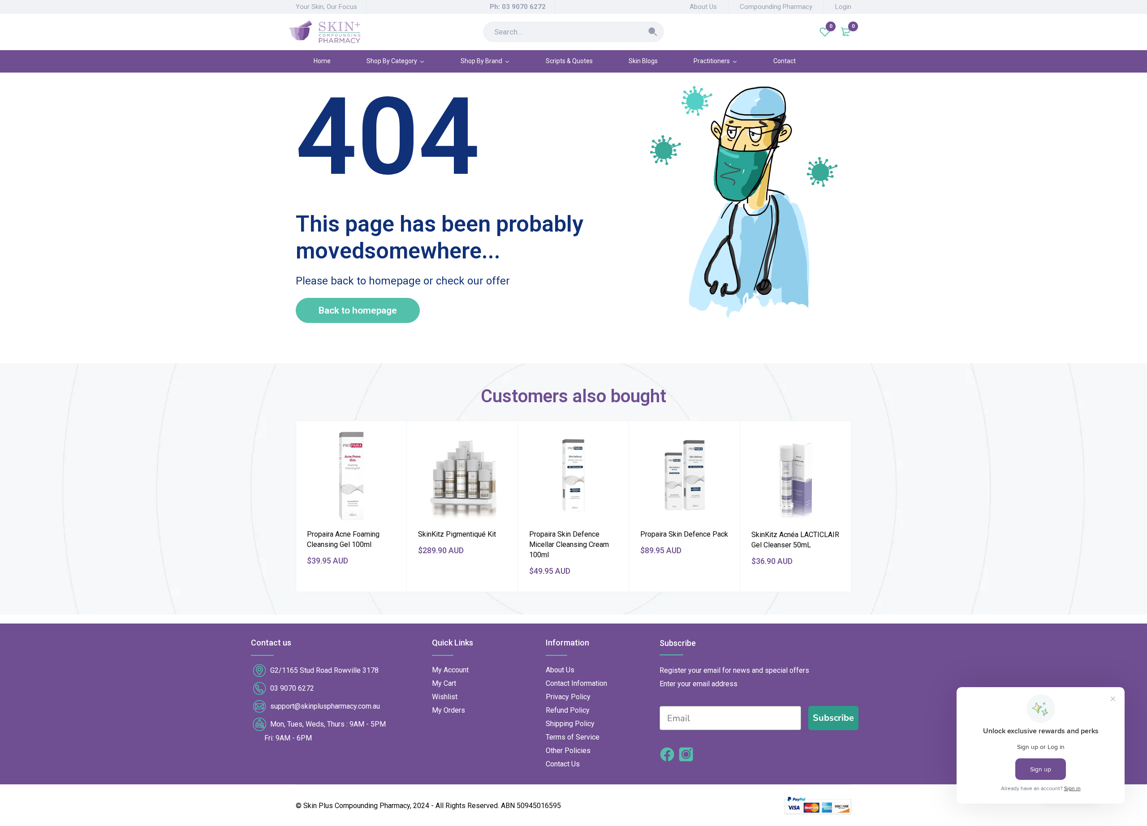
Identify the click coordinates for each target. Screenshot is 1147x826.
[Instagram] (686, 755)
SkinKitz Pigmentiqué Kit (457, 534)
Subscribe (833, 718)
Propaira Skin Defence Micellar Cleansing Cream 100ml (569, 544)
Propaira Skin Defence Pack (684, 534)
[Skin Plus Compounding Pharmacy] (324, 32)
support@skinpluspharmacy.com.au (325, 706)
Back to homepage (358, 310)
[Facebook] (667, 755)
